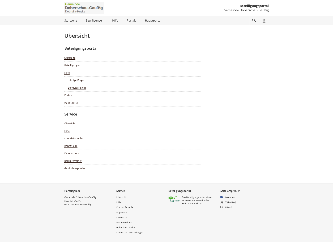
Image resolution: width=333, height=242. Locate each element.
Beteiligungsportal (254, 6)
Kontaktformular (73, 138)
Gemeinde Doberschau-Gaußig (80, 197)
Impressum (71, 145)
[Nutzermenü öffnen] (264, 20)
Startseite (69, 57)
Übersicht (70, 123)
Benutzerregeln (77, 87)
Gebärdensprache (74, 168)
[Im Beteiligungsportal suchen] (254, 20)
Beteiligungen (72, 65)
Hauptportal (71, 102)
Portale (68, 95)
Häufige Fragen (76, 80)
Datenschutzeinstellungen (129, 232)
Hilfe (67, 72)
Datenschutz (71, 153)
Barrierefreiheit (73, 160)
